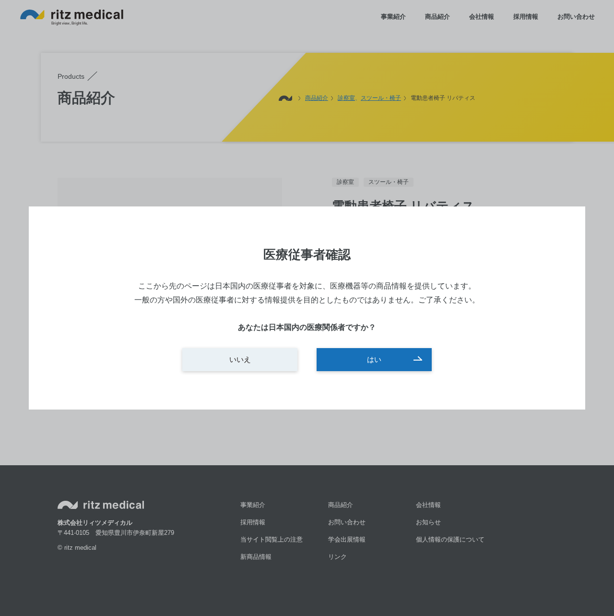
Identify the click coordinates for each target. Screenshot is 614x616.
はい (374, 359)
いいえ (240, 359)
